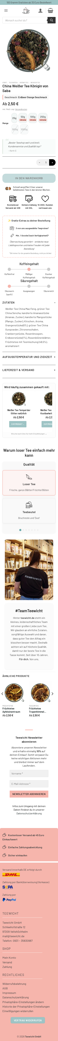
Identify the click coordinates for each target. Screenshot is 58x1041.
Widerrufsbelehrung (14, 983)
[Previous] (3, 700)
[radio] (14, 118)
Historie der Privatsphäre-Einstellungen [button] (26, 1006)
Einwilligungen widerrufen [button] (17, 1011)
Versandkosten (21, 109)
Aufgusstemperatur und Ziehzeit (27, 357)
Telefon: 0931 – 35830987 (17, 940)
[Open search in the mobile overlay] (29, 20)
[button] (6, 10)
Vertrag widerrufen (28, 1020)
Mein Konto (9, 957)
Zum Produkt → (17, 424)
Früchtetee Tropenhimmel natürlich (36, 710)
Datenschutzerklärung (29, 813)
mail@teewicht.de (13, 936)
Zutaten (8, 302)
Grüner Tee (24, 82)
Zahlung (7, 967)
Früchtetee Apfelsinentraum (11, 710)
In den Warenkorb (29, 178)
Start (4, 82)
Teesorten (13, 82)
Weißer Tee (35, 82)
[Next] (52, 700)
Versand (7, 962)
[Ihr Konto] (40, 10)
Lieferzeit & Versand (18, 370)
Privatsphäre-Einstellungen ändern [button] (23, 1002)
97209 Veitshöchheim (15, 931)
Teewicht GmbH (12, 922)
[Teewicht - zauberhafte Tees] (26, 10)
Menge (5, 123)
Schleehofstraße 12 (13, 927)
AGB (5, 988)
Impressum (9, 993)
